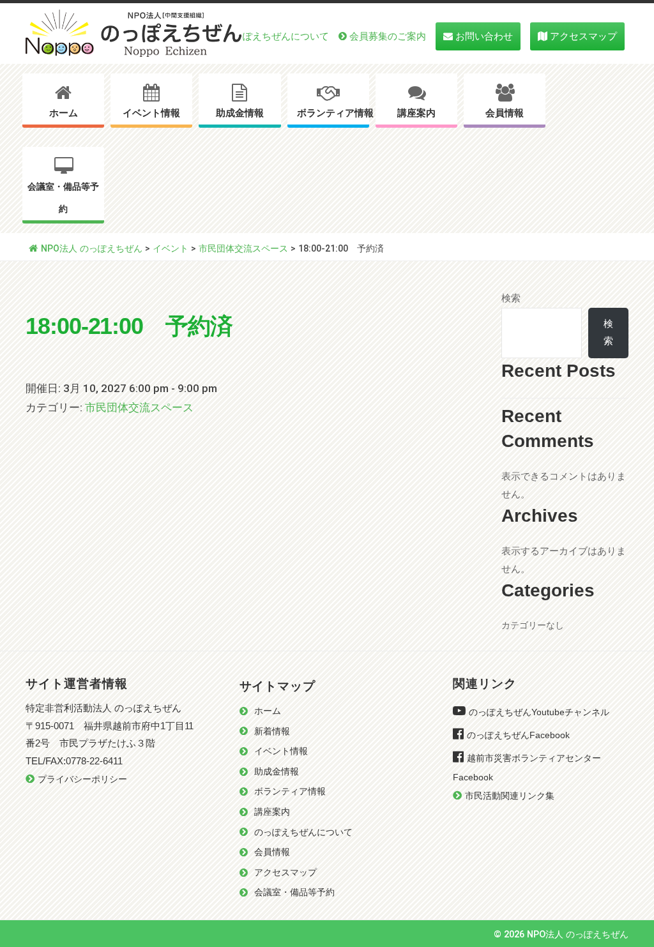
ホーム (63, 113)
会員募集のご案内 (387, 36)
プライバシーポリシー (82, 779)
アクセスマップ (583, 36)
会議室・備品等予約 (63, 198)
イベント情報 (151, 113)
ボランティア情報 (333, 113)
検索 (511, 298)
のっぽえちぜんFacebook (518, 735)
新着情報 (272, 731)
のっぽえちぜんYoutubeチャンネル (539, 712)
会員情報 (504, 113)
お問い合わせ (484, 36)
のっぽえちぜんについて (276, 36)
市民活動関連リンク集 (509, 796)
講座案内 (416, 113)
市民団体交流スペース (139, 407)
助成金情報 (240, 113)
